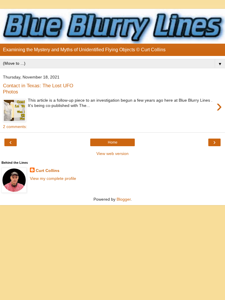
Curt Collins (47, 170)
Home (112, 142)
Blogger (124, 199)
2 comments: (15, 126)
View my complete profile (53, 178)
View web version (112, 153)
